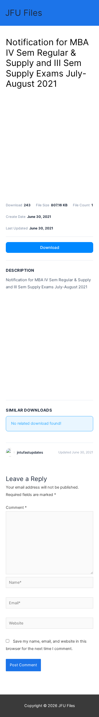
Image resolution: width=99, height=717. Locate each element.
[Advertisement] (49, 144)
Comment (16, 507)
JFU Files (23, 13)
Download (49, 247)
